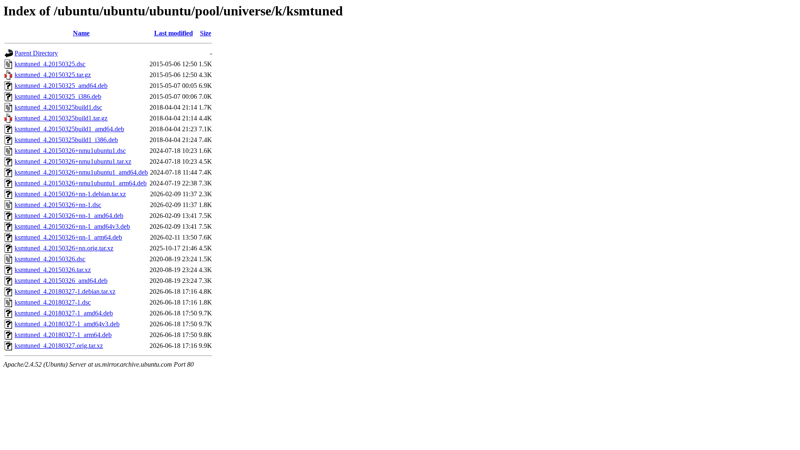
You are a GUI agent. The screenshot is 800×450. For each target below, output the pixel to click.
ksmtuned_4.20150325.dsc (50, 64)
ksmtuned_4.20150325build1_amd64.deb (69, 128)
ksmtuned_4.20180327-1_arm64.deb (63, 334)
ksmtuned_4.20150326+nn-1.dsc (58, 204)
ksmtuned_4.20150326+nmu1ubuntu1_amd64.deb (81, 172)
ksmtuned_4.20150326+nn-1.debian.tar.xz (70, 194)
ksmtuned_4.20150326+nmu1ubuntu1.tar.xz (73, 161)
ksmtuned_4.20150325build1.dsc (58, 107)
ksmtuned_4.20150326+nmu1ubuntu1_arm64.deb (81, 183)
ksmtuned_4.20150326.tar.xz (53, 269)
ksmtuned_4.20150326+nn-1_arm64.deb (68, 237)
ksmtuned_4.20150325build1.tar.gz (61, 118)
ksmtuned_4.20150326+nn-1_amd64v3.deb (72, 226)
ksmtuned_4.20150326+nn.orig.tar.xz (64, 248)
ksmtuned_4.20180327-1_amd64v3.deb (67, 324)
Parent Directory (36, 53)
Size (205, 33)
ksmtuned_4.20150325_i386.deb (58, 96)
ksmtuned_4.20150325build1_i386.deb (66, 139)
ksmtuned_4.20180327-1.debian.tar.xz (65, 291)
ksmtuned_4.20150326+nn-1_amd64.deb (69, 215)
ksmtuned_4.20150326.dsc (50, 258)
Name (81, 33)
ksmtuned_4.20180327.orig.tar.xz (59, 345)
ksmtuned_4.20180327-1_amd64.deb (64, 313)
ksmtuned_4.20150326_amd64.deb (61, 280)
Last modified (173, 33)
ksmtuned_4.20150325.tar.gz (53, 74)
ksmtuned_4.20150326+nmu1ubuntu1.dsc (70, 150)
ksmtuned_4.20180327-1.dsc (53, 302)
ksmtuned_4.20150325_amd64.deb (61, 85)
